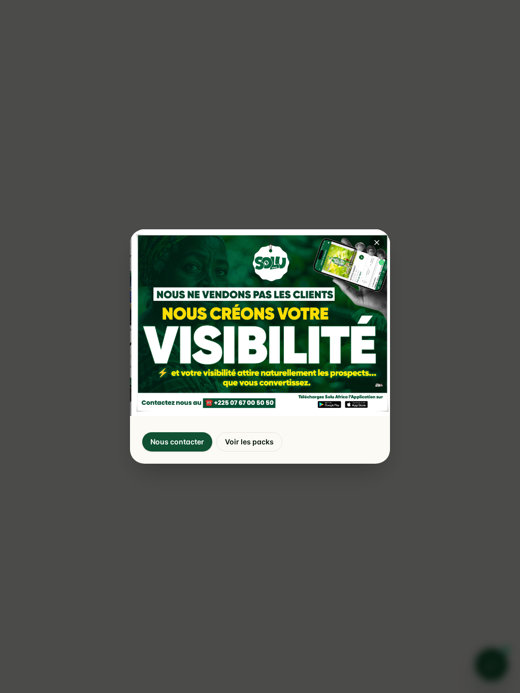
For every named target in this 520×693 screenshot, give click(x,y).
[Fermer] (377, 242)
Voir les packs (249, 441)
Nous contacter (177, 441)
